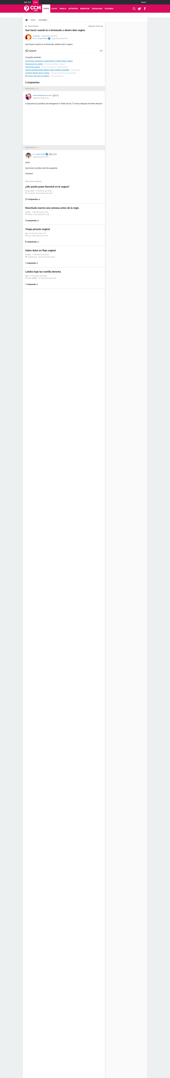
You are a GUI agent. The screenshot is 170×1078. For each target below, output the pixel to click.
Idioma (143, 2)
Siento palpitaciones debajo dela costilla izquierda (47, 70)
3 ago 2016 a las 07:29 (59, 38)
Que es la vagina (32, 67)
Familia (62, 9)
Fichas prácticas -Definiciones (54, 67)
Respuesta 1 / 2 (31, 89)
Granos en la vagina (34, 64)
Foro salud (75, 70)
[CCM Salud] (32, 8)
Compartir (32, 51)
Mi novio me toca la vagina (37, 76)
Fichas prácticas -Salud (54, 64)
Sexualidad (97, 9)
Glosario (109, 9)
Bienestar (84, 9)
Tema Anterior (33, 26)
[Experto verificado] (49, 38)
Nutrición (73, 9)
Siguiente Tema (94, 26)
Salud (36, 2)
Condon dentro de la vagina (37, 73)
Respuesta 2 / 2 (31, 148)
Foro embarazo (57, 76)
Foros (46, 9)
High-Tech (27, 2)
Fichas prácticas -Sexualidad (63, 73)
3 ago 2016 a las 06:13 (40, 98)
